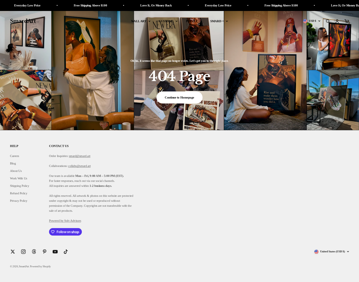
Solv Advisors (72, 220)
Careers (14, 156)
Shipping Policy (19, 185)
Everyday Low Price (198, 5)
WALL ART (138, 21)
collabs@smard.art (79, 166)
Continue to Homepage (179, 97)
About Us (16, 171)
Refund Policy (18, 193)
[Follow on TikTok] (66, 251)
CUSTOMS (166, 21)
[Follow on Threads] (34, 251)
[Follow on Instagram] (23, 251)
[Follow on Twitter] (13, 251)
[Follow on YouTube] (55, 251)
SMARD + (217, 21)
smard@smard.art (79, 156)
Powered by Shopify (40, 266)
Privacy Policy (18, 200)
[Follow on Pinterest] (44, 251)
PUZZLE (192, 21)
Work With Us (18, 178)
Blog (13, 163)
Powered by (56, 220)
